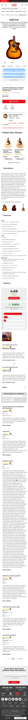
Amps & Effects (10, 11)
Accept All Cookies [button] (20, 718)
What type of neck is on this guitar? (14, 77)
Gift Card (3, 695)
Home (2, 15)
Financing (17, 695)
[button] (14, 168)
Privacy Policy (14, 710)
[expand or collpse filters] (25, 387)
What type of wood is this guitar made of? (14, 70)
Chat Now (21, 123)
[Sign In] (22, 4)
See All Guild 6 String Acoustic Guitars (12, 127)
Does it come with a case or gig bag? (14, 74)
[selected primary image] (14, 47)
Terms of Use (8, 715)
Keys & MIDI (19, 11)
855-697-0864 (13, 123)
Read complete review (8, 360)
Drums (24, 11)
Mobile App (24, 695)
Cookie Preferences (16, 715)
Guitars (3, 11)
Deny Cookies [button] (8, 718)
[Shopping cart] (25, 4)
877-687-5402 (21, 688)
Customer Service (10, 695)
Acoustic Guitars (14, 15)
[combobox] (8, 399)
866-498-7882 (7, 688)
